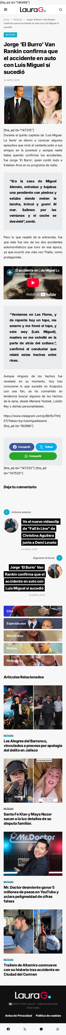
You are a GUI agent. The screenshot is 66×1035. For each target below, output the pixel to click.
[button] (6, 9)
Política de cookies (48, 1015)
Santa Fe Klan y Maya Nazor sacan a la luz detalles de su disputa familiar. (28, 819)
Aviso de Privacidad (18, 1015)
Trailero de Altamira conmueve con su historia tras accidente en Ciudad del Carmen (32, 970)
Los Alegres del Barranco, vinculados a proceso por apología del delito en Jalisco (33, 745)
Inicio (6, 19)
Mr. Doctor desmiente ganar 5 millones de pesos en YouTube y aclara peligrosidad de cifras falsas (31, 894)
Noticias (18, 19)
